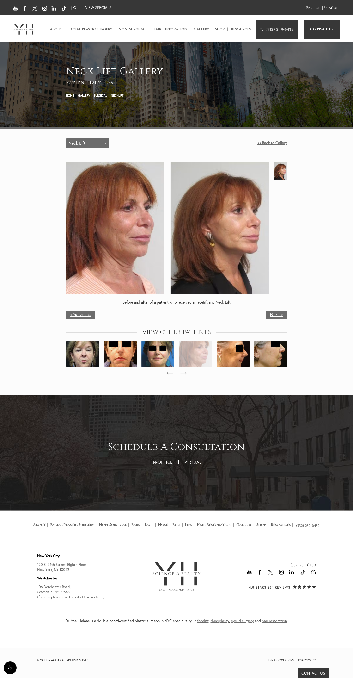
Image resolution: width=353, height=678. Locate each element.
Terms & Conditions (280, 660)
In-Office (162, 462)
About (56, 29)
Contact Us (322, 29)
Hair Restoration (169, 29)
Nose (163, 524)
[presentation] (169, 373)
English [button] (313, 8)
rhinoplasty (220, 620)
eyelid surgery (242, 620)
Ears (135, 524)
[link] (277, 29)
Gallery (201, 29)
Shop (220, 29)
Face (149, 524)
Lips (188, 524)
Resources (241, 29)
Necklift (117, 95)
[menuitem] (277, 29)
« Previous (80, 315)
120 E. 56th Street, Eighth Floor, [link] (62, 567)
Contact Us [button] (313, 673)
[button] (10, 667)
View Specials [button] (98, 7)
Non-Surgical (132, 29)
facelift (203, 620)
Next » (276, 315)
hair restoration (274, 620)
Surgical (100, 95)
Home (70, 95)
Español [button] (331, 8)
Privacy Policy (306, 660)
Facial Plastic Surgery (90, 29)
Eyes (176, 524)
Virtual (193, 462)
